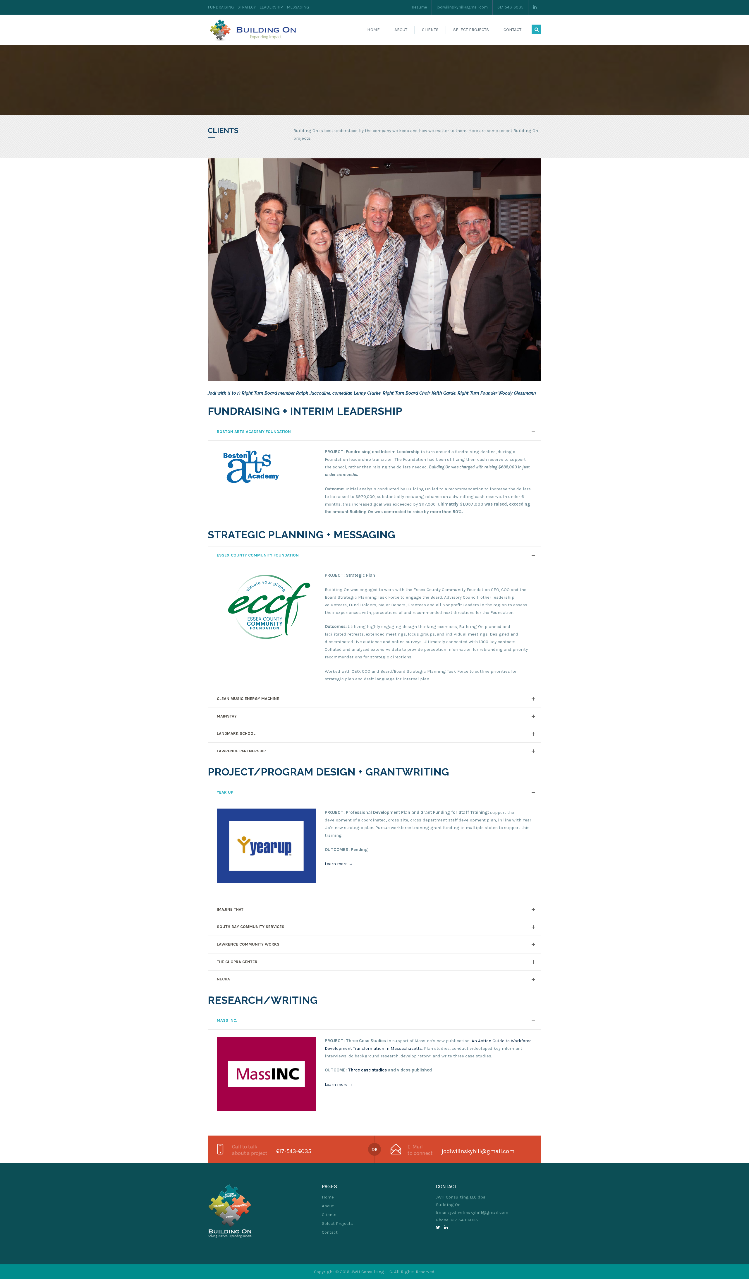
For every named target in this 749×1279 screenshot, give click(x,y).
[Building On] (254, 29)
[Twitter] (438, 1227)
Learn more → (339, 863)
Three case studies (367, 1070)
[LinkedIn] (446, 1227)
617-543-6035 (510, 7)
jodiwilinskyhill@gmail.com (462, 7)
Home (373, 29)
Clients (430, 29)
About (400, 29)
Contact (512, 29)
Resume (419, 7)
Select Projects (471, 29)
